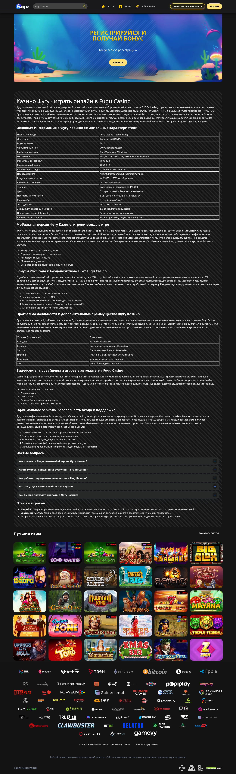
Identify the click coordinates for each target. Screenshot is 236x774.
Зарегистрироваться (187, 6)
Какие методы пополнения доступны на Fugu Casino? (53, 469)
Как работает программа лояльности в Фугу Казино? (53, 478)
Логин (214, 6)
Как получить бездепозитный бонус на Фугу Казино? (53, 461)
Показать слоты (208, 533)
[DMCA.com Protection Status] (214, 768)
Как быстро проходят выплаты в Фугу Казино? (48, 495)
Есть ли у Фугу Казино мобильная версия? (46, 486)
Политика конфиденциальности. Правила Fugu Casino (104, 744)
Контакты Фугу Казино (146, 744)
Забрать (118, 62)
